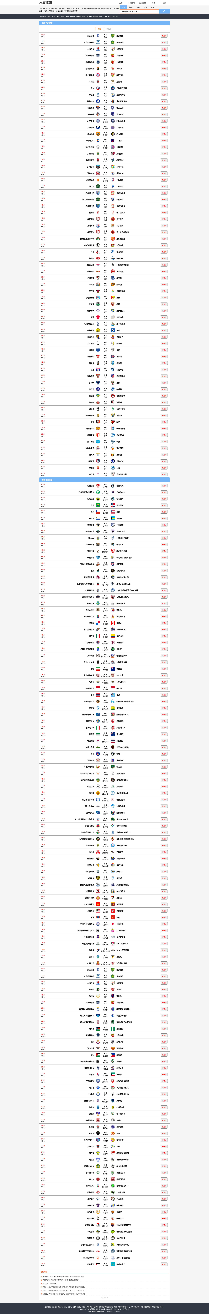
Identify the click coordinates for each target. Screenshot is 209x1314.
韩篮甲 (95, 16)
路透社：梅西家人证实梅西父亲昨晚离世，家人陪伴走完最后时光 (63, 1290)
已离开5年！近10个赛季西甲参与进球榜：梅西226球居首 (61, 1280)
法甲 (67, 16)
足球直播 (131, 3)
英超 (48, 16)
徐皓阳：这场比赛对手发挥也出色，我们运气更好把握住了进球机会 (64, 1294)
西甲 (53, 16)
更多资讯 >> (104, 1298)
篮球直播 (142, 3)
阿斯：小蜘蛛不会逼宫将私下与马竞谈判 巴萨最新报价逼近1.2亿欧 (64, 1287)
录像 (153, 3)
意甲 (58, 16)
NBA (110, 16)
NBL (100, 16)
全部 (99, 29)
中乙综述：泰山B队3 (49, 1283)
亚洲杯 (78, 16)
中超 (83, 16)
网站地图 (126, 1309)
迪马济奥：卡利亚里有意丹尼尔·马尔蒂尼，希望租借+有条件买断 (63, 1276)
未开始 (164, 36)
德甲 (62, 16)
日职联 (89, 16)
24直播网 (45, 3)
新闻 (164, 3)
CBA (105, 16)
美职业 (72, 16)
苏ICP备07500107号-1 (115, 1309)
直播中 (109, 29)
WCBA (115, 16)
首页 (120, 3)
